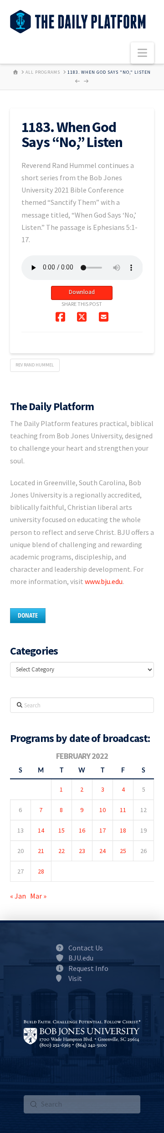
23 (82, 851)
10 (102, 810)
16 (82, 830)
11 (123, 810)
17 (102, 830)
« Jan (18, 895)
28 (41, 871)
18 (123, 830)
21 (41, 851)
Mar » (38, 895)
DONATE (28, 615)
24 (102, 851)
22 (61, 851)
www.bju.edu (104, 581)
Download (82, 292)
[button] (142, 53)
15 (61, 830)
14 (41, 830)
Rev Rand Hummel (34, 365)
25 (123, 851)
